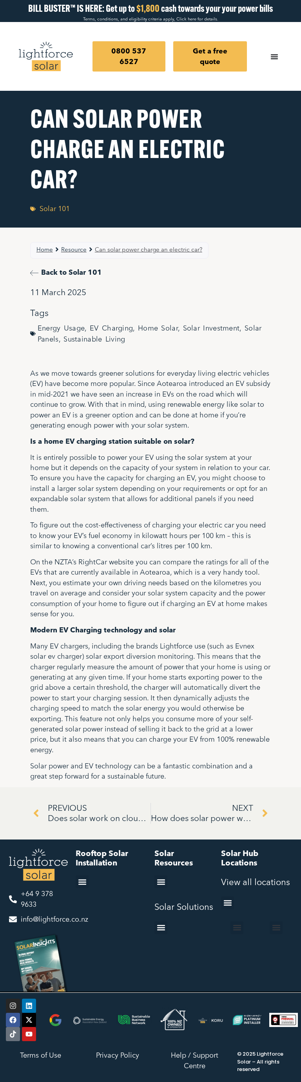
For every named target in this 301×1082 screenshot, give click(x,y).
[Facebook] (13, 1020)
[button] (82, 881)
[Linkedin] (29, 1006)
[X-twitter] (29, 1020)
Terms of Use (40, 1055)
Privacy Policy (117, 1055)
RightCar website (106, 561)
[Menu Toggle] (274, 57)
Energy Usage (61, 327)
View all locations (255, 881)
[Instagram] (13, 1006)
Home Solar (158, 327)
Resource (74, 249)
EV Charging (111, 327)
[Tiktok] (13, 1034)
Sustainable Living (94, 339)
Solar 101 (55, 208)
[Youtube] (29, 1034)
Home (44, 249)
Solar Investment (211, 327)
